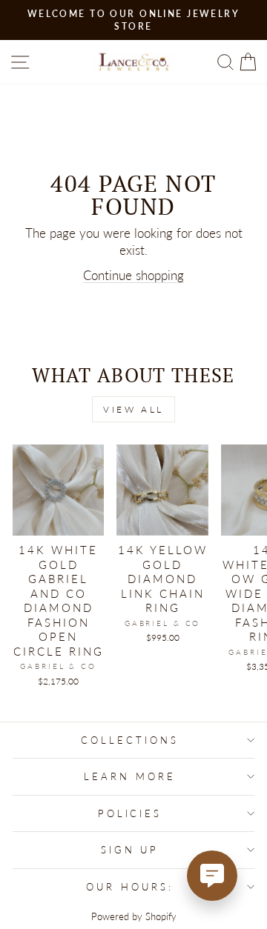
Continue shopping (133, 275)
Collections (130, 740)
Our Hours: (130, 887)
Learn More (130, 776)
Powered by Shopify (134, 916)
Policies (130, 813)
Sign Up (130, 850)
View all (133, 409)
